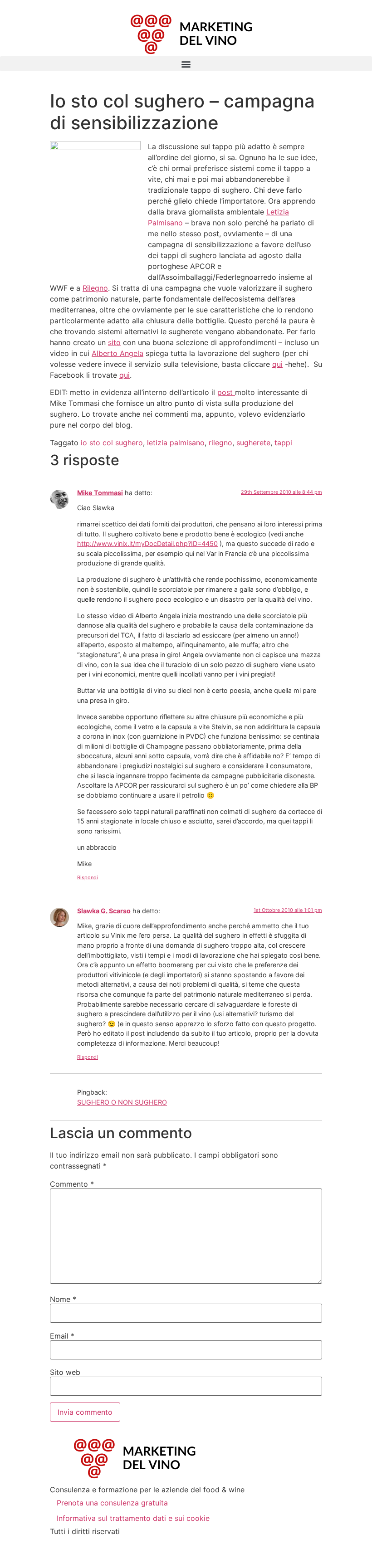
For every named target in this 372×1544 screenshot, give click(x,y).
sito (114, 342)
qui (277, 364)
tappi (283, 442)
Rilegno (95, 287)
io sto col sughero (112, 442)
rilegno (220, 442)
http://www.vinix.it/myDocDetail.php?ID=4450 (147, 543)
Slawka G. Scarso (104, 911)
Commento (72, 1184)
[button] (186, 63)
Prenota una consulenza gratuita (112, 1502)
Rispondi (87, 877)
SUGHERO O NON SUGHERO (122, 1102)
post (226, 392)
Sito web (65, 1372)
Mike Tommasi (100, 493)
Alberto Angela (117, 353)
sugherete (253, 442)
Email (62, 1335)
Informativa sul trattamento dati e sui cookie (133, 1518)
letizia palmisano (176, 442)
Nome (63, 1299)
